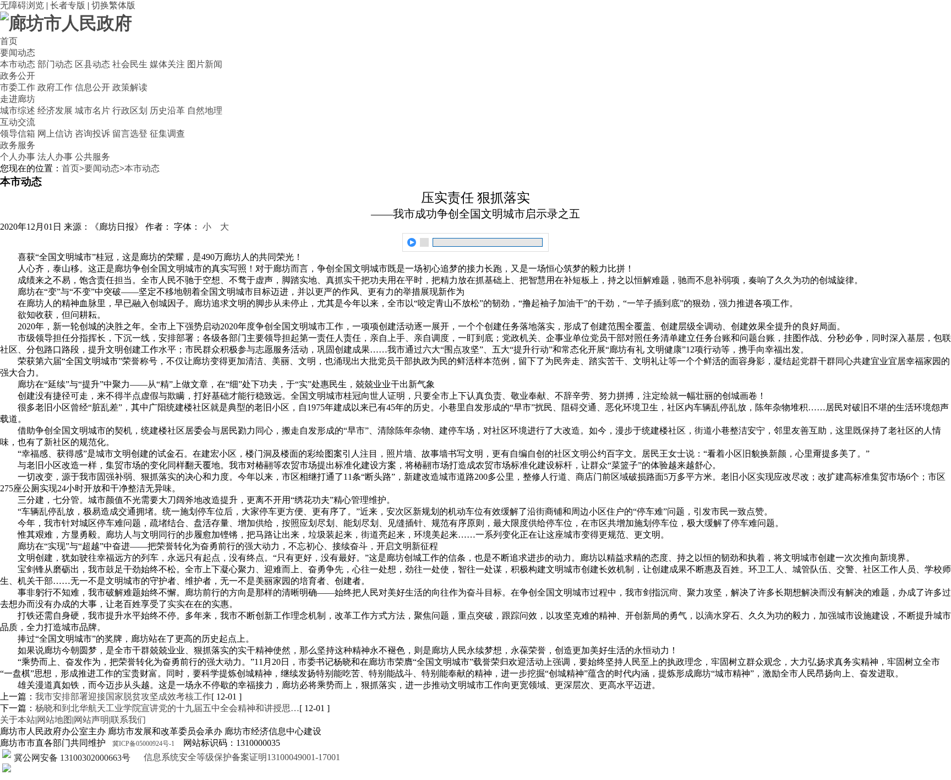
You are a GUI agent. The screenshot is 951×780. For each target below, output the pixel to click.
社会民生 (129, 64)
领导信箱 (17, 133)
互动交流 (17, 122)
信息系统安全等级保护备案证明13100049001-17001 (240, 757)
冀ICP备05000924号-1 (143, 744)
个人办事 (17, 156)
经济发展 (55, 110)
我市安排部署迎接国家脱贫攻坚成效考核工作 (123, 696)
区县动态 (92, 64)
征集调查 (167, 133)
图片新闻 (204, 64)
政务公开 (17, 75)
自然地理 (204, 110)
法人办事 (55, 156)
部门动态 (55, 64)
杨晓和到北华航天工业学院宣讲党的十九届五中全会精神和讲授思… (167, 708)
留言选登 (129, 133)
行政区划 (129, 110)
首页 (9, 41)
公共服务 (92, 156)
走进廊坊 (17, 99)
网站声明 (91, 719)
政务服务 (17, 145)
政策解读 (129, 87)
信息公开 (92, 87)
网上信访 (55, 133)
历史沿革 (167, 110)
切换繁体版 (113, 5)
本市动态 (17, 64)
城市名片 (92, 110)
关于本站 (17, 719)
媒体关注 (167, 64)
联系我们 (128, 719)
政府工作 (55, 87)
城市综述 (17, 110)
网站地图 (54, 719)
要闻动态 (17, 52)
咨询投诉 (92, 133)
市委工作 (17, 87)
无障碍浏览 (22, 5)
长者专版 (67, 5)
